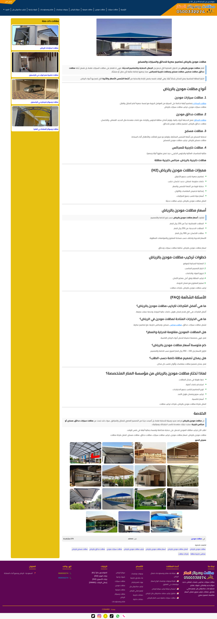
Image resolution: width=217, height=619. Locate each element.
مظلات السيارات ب (199, 103)
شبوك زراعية (33, 9)
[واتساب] (118, 616)
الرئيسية (123, 9)
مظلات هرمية (87, 9)
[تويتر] (93, 616)
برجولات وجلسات (62, 9)
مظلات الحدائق (200, 120)
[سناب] (105, 616)
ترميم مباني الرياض (136, 590)
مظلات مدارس (176, 325)
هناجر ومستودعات (46, 9)
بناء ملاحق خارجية (136, 578)
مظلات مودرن (100, 9)
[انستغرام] (99, 616)
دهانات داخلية (138, 599)
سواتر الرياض (75, 9)
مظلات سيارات (113, 9)
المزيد (6, 9)
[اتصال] (124, 616)
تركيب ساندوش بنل (19, 9)
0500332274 (63, 573)
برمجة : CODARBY (108, 609)
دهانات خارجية (138, 595)
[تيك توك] (111, 616)
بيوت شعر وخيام (137, 582)
